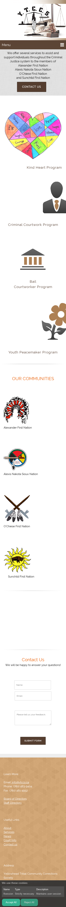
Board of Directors (15, 798)
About (7, 828)
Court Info (10, 840)
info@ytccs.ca (20, 782)
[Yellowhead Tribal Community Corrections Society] (33, 21)
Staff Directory (13, 802)
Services (9, 832)
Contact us (10, 844)
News (7, 836)
